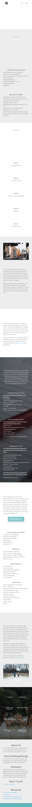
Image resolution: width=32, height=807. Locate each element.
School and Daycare (9, 708)
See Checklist (16, 519)
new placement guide (18, 657)
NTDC (5, 327)
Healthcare (22, 697)
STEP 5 (16, 224)
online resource (21, 343)
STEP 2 (16, 178)
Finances (10, 697)
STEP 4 (16, 209)
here (20, 278)
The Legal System (10, 719)
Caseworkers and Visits (9, 730)
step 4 (12, 110)
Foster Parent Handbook (10, 792)
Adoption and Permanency (22, 730)
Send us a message (9, 784)
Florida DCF (7, 794)
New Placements (22, 707)
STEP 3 (16, 193)
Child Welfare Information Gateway (13, 798)
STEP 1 (16, 163)
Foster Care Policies (22, 720)
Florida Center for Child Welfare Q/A (13, 796)
